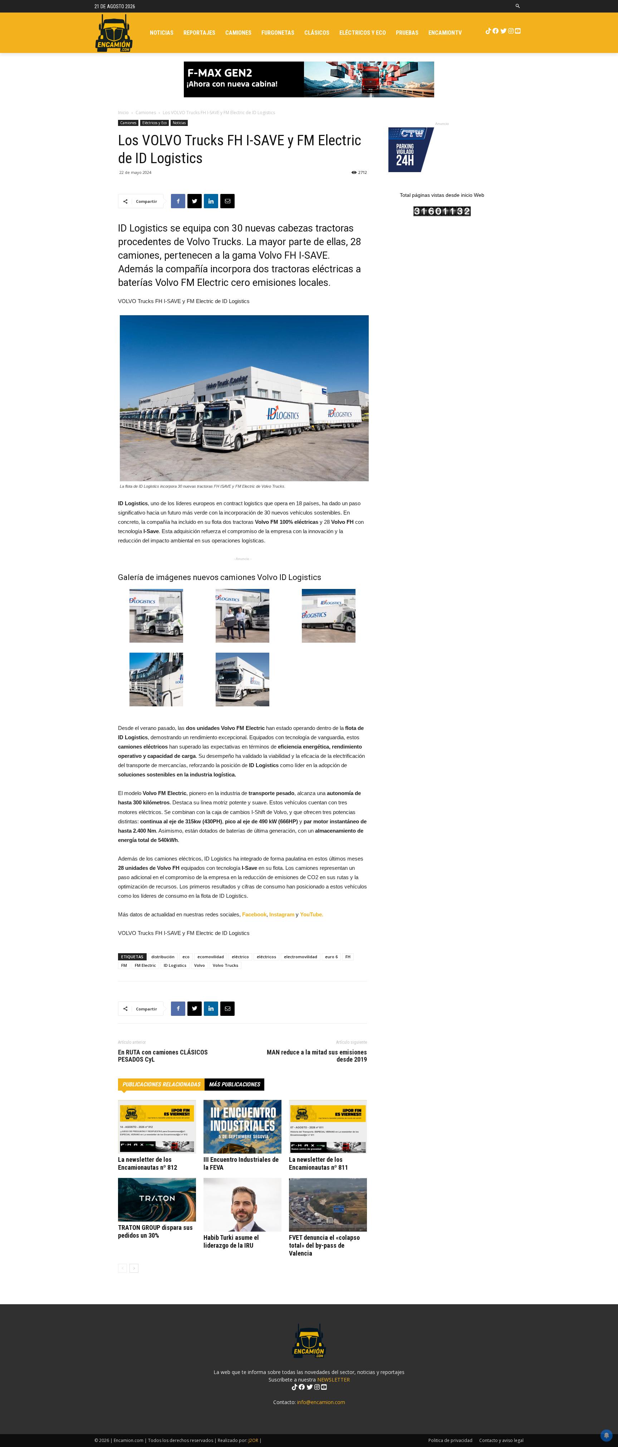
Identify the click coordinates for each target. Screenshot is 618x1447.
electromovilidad (300, 956)
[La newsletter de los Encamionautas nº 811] (328, 1127)
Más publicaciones (234, 1084)
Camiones (146, 112)
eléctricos (266, 956)
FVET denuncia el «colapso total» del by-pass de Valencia (324, 1245)
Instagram (282, 914)
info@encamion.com (321, 1402)
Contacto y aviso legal (501, 1440)
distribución (163, 956)
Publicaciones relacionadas (161, 1084)
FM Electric (145, 965)
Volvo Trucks (225, 965)
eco (186, 956)
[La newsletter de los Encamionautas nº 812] (157, 1127)
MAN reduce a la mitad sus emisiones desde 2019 (317, 1056)
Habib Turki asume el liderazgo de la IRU (231, 1241)
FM (124, 965)
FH (347, 956)
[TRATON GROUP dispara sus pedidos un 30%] (157, 1200)
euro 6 (331, 956)
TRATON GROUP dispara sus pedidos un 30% (155, 1231)
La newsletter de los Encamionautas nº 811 (318, 1163)
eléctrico (240, 956)
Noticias (179, 122)
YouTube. (311, 914)
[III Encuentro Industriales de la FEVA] (242, 1127)
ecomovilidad (210, 956)
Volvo (199, 965)
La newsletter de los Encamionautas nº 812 (147, 1163)
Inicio (123, 112)
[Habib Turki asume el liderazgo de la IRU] (242, 1205)
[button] (518, 6)
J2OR (253, 1440)
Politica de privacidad (450, 1440)
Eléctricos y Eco (154, 122)
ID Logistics (175, 965)
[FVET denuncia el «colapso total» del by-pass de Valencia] (328, 1205)
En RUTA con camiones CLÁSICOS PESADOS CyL (163, 1056)
